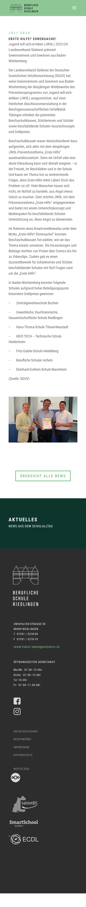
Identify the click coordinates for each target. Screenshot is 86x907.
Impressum (21, 747)
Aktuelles (23, 520)
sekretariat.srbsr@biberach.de (37, 647)
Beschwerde (22, 739)
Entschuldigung (26, 731)
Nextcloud (21, 768)
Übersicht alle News (43, 476)
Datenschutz (23, 755)
